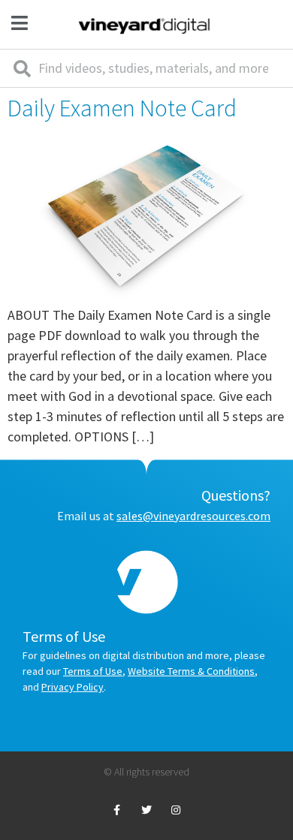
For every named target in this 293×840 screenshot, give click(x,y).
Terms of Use (92, 671)
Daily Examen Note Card (122, 108)
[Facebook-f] (116, 810)
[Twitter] (146, 810)
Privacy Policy (72, 687)
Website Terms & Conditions (191, 671)
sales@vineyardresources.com (193, 515)
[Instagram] (176, 810)
